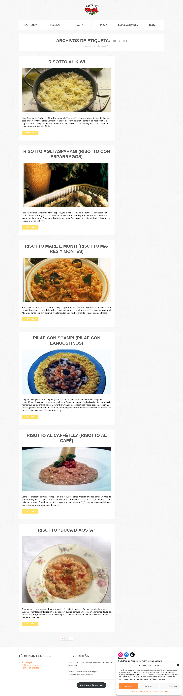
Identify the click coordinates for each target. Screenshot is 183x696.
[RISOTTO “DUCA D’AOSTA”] (66, 570)
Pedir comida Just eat (91, 685)
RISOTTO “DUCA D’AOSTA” (66, 530)
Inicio (77, 46)
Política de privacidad (151, 691)
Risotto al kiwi (66, 61)
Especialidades (128, 24)
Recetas (55, 24)
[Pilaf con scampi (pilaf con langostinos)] (66, 371)
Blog (152, 24)
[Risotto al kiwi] (66, 90)
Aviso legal (164, 691)
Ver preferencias (169, 686)
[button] (178, 665)
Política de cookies (136, 691)
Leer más (30, 132)
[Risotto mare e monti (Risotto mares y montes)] (66, 280)
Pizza (103, 24)
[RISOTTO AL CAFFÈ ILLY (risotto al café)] (66, 469)
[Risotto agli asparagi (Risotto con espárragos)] (66, 185)
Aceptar (128, 686)
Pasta (79, 24)
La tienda (30, 24)
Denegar (149, 686)
